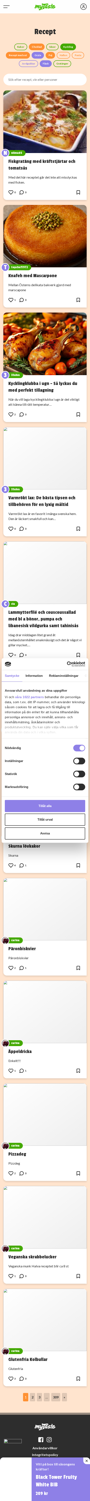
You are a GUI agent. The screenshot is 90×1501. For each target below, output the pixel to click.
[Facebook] (40, 1439)
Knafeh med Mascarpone (32, 275)
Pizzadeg (17, 1154)
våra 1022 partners (29, 697)
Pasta (78, 55)
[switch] (79, 761)
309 (56, 1397)
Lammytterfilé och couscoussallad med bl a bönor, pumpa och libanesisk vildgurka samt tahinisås (43, 619)
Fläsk (46, 63)
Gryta (38, 55)
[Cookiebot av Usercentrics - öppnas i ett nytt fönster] (67, 664)
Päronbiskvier (22, 948)
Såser (52, 46)
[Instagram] (49, 1439)
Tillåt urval (45, 819)
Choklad (37, 46)
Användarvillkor (45, 1448)
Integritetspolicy (45, 1455)
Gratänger (62, 63)
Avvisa (45, 833)
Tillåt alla (45, 806)
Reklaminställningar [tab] (63, 675)
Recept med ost (18, 55)
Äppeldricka (20, 1051)
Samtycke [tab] (12, 675)
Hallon (63, 55)
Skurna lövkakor (24, 846)
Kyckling (68, 46)
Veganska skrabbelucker (32, 1257)
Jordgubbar (28, 63)
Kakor (20, 46)
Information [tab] (34, 675)
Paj (50, 55)
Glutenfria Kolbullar (28, 1359)
